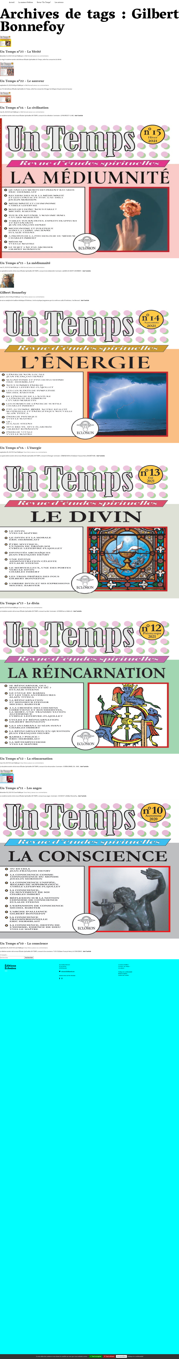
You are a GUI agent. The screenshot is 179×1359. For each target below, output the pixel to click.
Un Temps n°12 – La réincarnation (26, 759)
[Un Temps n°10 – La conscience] (89, 937)
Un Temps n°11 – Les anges (21, 788)
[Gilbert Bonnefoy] (7, 286)
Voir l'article (79, 115)
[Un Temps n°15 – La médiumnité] (89, 257)
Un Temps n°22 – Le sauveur (22, 81)
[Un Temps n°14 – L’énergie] (89, 442)
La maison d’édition (123, 965)
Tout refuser (109, 1356)
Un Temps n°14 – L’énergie (20, 448)
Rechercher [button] (29, 957)
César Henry (24, 297)
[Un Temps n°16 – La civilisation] (5, 101)
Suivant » (4, 955)
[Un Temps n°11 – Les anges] (7, 782)
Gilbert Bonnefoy (13, 293)
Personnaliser (121, 1356)
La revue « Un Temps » (124, 966)
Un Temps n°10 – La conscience (24, 944)
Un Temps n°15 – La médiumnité (25, 263)
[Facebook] (60, 978)
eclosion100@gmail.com (67, 971)
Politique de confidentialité (125, 972)
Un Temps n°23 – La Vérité (20, 52)
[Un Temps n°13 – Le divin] (89, 597)
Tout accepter (96, 1356)
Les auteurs (121, 968)
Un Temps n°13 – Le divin (19, 604)
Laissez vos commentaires (41, 56)
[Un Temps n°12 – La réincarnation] (89, 752)
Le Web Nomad (27, 56)
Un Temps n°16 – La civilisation (24, 108)
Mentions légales (122, 974)
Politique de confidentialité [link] (135, 1356)
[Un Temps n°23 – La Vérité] (5, 45)
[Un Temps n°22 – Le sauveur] (7, 75)
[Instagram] (62, 978)
